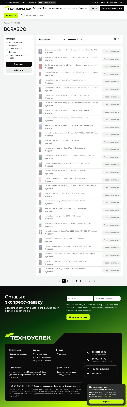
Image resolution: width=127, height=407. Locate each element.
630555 (50, 68)
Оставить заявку (78, 317)
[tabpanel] (79, 161)
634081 (50, 219)
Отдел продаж (70, 8)
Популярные (44, 39)
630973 (50, 136)
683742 (50, 226)
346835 (50, 53)
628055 (50, 257)
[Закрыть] (123, 386)
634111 (49, 113)
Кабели (12, 52)
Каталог (12, 15)
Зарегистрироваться (112, 8)
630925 (50, 121)
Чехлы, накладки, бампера (16, 43)
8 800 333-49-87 (115, 2)
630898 (50, 174)
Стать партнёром (12, 2)
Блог (45, 8)
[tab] (115, 39)
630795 (50, 75)
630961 (50, 234)
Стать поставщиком (28, 2)
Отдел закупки (55, 8)
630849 (50, 211)
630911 (50, 189)
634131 (50, 60)
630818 (50, 181)
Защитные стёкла (16, 48)
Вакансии (83, 8)
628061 (50, 143)
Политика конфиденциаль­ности (67, 386)
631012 (50, 106)
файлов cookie (105, 396)
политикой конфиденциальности (103, 307)
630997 (50, 91)
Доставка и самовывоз (19, 354)
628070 (50, 151)
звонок (98, 2)
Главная (7, 23)
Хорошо (106, 401)
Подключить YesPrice (47, 2)
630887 (50, 249)
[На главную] (28, 336)
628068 (50, 272)
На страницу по (71, 39)
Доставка (37, 8)
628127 (50, 98)
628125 (50, 158)
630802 (50, 83)
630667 (50, 241)
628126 (50, 128)
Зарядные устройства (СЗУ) (19, 56)
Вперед (99, 281)
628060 (50, 204)
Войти (94, 8)
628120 (50, 196)
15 (94, 281)
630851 (50, 166)
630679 (50, 264)
